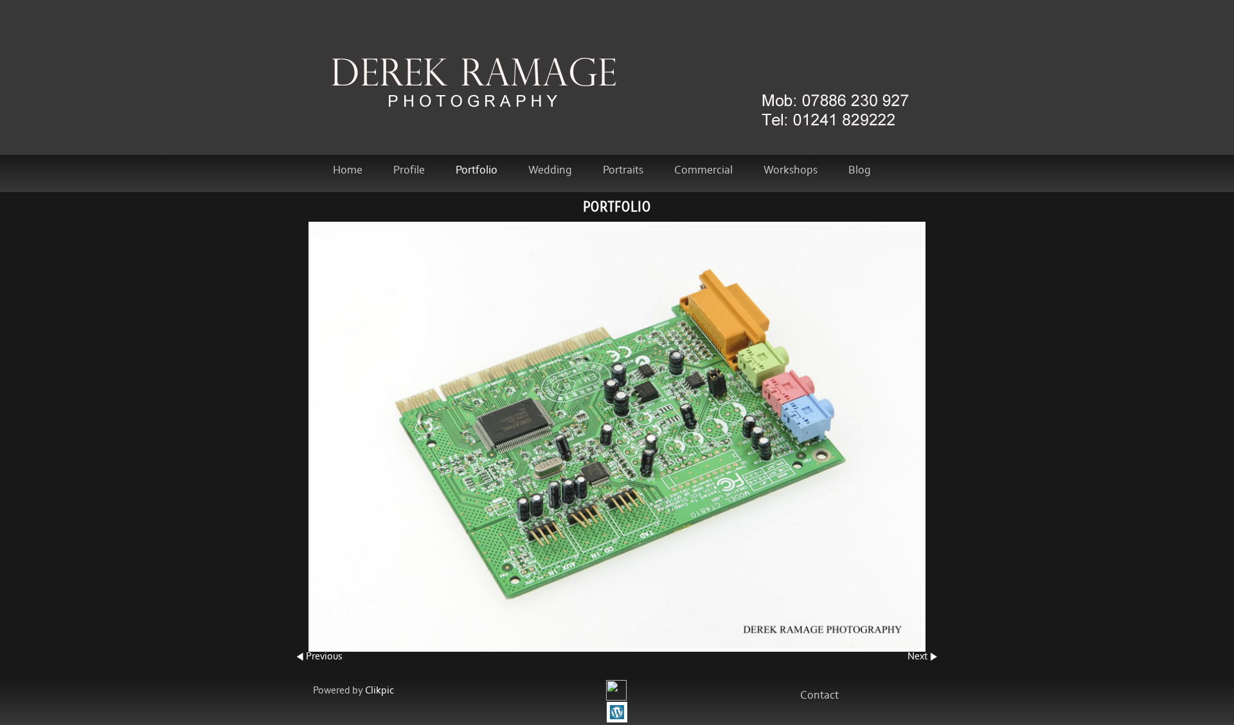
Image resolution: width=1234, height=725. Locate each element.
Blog (859, 170)
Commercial (703, 170)
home (347, 170)
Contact (819, 695)
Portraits (623, 170)
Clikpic (379, 690)
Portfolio (476, 170)
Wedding (550, 170)
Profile (409, 170)
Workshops (791, 170)
